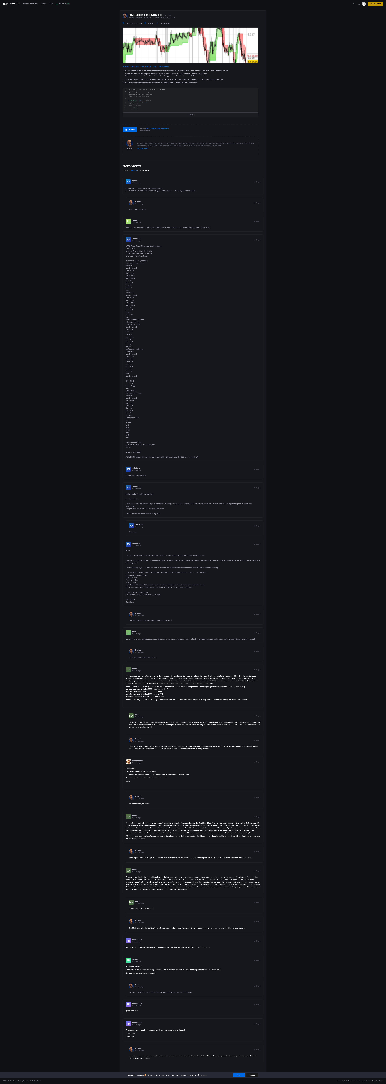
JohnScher (136, 239)
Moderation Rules (377, 1081)
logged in (134, 170)
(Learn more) (203, 1075)
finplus (135, 220)
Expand (191, 115)
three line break (146, 66)
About (338, 1081)
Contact (344, 1081)
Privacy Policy (366, 1081)
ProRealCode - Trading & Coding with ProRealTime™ (24, 1081)
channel (125, 66)
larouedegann (137, 761)
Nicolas (138, 202)
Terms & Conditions (354, 1081)
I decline (252, 1075)
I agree (239, 1075)
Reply (258, 182)
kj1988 (134, 181)
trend (155, 66)
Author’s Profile (142, 148)
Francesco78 (137, 940)
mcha (134, 631)
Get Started (377, 4)
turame (135, 959)
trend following (164, 66)
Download (131, 129)
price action (135, 66)
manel (134, 668)
